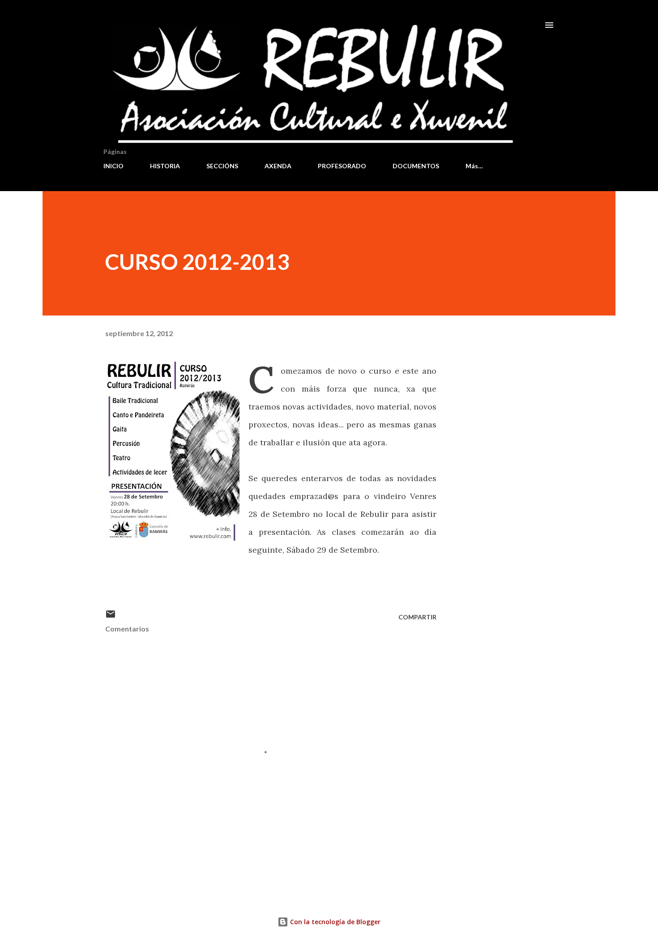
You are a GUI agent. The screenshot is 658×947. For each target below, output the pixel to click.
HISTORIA (165, 166)
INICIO (113, 166)
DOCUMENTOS (416, 166)
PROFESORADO (342, 166)
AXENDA (278, 166)
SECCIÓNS (222, 166)
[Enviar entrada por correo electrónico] (110, 617)
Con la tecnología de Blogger (334, 921)
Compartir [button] (417, 617)
